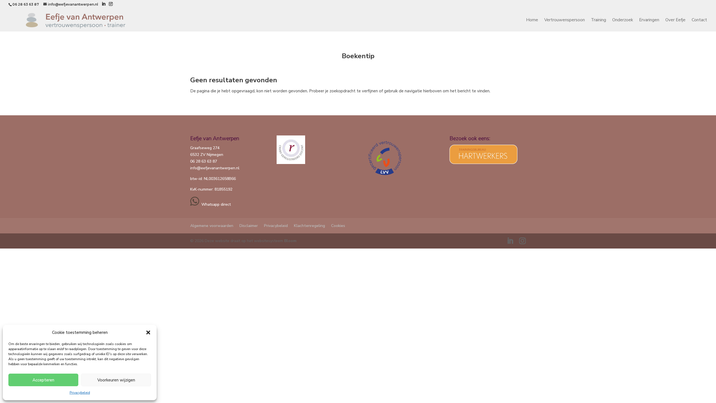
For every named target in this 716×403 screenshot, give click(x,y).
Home (532, 20)
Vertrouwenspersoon (564, 20)
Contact (699, 20)
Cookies (338, 225)
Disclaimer (248, 225)
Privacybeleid (80, 392)
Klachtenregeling (309, 225)
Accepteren (43, 380)
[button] (148, 332)
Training (598, 20)
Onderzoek (622, 20)
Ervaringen (649, 20)
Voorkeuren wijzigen (116, 380)
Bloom (290, 240)
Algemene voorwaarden (211, 225)
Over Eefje (675, 20)
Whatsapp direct (215, 204)
